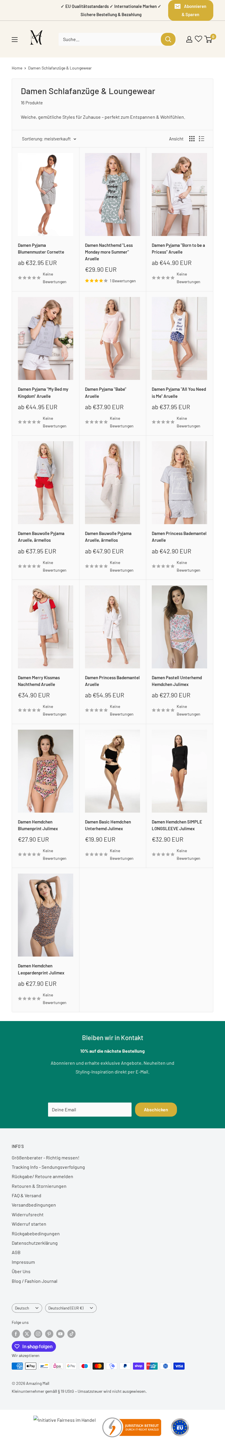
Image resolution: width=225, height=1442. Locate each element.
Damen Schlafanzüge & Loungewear (60, 67)
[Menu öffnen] (15, 39)
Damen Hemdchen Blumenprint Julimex (38, 825)
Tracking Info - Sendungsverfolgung (48, 1167)
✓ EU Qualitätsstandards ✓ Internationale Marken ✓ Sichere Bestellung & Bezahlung (111, 10)
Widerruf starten (29, 1224)
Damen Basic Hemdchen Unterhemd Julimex (108, 825)
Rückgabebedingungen (36, 1233)
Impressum (23, 1262)
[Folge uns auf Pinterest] (49, 1333)
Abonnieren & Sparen (194, 10)
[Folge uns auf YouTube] (60, 1333)
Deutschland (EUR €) (65, 1307)
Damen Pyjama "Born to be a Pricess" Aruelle (178, 248)
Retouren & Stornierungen (39, 1186)
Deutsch (22, 1307)
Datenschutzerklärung (35, 1243)
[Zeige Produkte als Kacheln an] (192, 138)
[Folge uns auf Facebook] (16, 1333)
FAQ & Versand (26, 1195)
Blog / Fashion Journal (34, 1281)
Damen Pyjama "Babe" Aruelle (105, 392)
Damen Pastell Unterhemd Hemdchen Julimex (177, 681)
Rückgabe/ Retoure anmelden (42, 1176)
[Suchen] (168, 39)
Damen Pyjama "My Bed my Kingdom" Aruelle (43, 392)
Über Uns (21, 1271)
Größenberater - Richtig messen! (45, 1157)
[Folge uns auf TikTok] (71, 1333)
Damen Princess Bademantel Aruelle (179, 537)
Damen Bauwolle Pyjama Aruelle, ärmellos (41, 537)
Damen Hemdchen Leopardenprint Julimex (41, 969)
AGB (16, 1252)
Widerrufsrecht (28, 1214)
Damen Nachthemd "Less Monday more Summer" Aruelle (109, 251)
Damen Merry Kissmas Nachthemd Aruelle (39, 681)
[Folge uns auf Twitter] (27, 1333)
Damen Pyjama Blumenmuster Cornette (41, 248)
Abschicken (156, 1109)
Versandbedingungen (34, 1204)
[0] (208, 39)
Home (17, 67)
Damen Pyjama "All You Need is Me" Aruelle (179, 392)
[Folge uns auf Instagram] (38, 1333)
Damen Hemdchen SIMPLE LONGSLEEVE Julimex (177, 825)
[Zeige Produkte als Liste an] (201, 138)
